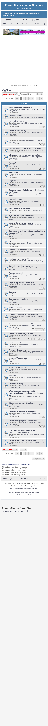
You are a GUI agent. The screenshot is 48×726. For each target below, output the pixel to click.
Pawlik (23, 210)
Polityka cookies (34, 492)
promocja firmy (15, 199)
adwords (12, 376)
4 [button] (29, 98)
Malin (23, 217)
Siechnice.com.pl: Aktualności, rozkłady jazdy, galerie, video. (21, 14)
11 (35, 339)
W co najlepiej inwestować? (20, 107)
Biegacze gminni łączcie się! (21, 333)
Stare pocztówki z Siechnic (20, 209)
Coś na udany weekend (18, 299)
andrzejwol (24, 194)
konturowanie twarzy (17, 131)
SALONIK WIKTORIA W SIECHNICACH (25, 148)
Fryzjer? (12, 163)
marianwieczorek (27, 405)
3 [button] (26, 98)
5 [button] (32, 98)
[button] (17, 98)
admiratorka (25, 157)
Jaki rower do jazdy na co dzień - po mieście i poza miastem (24, 431)
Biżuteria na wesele (17, 139)
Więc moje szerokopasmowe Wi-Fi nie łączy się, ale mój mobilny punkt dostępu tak (26, 393)
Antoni (23, 243)
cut (22, 117)
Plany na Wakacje (16, 384)
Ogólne (6, 90)
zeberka (24, 132)
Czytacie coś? (15, 181)
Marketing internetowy (18, 367)
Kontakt (11, 492)
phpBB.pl (34, 486)
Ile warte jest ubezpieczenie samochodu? (26, 440)
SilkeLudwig (25, 284)
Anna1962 (24, 434)
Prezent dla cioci (16, 273)
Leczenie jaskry (15, 116)
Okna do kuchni (15, 307)
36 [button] (38, 98)
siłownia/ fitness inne (18, 358)
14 (44, 339)
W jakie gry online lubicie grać (21, 283)
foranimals (24, 344)
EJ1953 (23, 397)
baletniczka (25, 422)
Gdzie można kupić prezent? (21, 324)
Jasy (23, 294)
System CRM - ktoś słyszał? (20, 249)
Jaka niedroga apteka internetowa (23, 421)
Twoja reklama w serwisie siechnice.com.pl (24, 85)
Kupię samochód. (16, 172)
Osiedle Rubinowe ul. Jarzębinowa (23, 314)
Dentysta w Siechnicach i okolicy (22, 411)
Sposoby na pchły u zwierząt (21, 266)
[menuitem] (8, 20)
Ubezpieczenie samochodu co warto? (24, 155)
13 (41, 339)
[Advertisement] (24, 60)
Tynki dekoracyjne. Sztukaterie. (22, 216)
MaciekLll (24, 261)
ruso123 (24, 123)
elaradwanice (25, 109)
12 (38, 339)
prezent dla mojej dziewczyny (21, 223)
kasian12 (24, 225)
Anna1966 (24, 442)
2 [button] (23, 98)
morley (23, 369)
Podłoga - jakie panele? (19, 259)
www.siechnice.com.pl (15, 511)
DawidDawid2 (25, 413)
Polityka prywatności (21, 492)
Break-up (12, 292)
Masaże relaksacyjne (17, 350)
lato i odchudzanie (16, 121)
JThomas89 (25, 385)
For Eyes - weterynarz (18, 343)
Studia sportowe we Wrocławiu (22, 403)
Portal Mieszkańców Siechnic (24, 495)
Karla (23, 268)
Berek (23, 235)
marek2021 (25, 316)
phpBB (20, 483)
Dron (11, 241)
